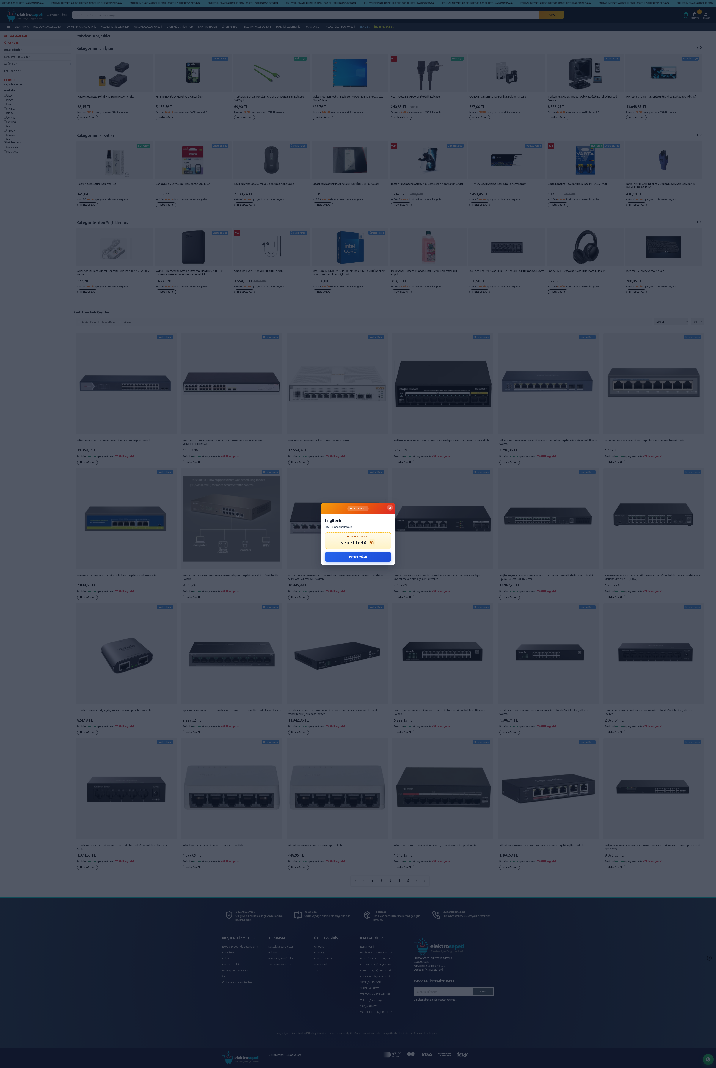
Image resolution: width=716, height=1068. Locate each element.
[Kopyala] (372, 542)
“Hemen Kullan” (358, 556)
